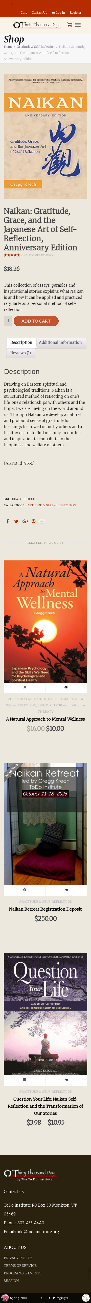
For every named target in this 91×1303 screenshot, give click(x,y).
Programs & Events (22, 1273)
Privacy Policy (18, 1258)
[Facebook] (12, 4)
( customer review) (37, 255)
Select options (25, 1081)
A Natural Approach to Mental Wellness (45, 719)
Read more (25, 891)
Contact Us (39, 12)
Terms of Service (20, 1266)
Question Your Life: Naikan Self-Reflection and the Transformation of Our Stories (45, 1106)
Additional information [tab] (60, 342)
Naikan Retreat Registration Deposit (45, 909)
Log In (60, 12)
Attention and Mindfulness (33, 699)
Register (75, 12)
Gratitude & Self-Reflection (36, 47)
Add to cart (36, 321)
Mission (11, 1281)
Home (8, 47)
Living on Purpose (54, 705)
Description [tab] (21, 342)
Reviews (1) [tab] (20, 352)
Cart (23, 12)
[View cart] (69, 24)
